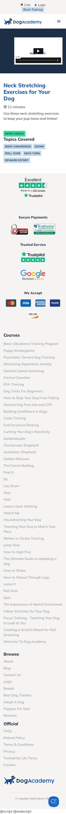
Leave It (10, 584)
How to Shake (15, 570)
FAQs (8, 731)
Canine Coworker (17, 377)
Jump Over (12, 545)
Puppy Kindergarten (19, 350)
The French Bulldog (19, 465)
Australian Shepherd (20, 452)
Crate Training (15, 418)
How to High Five (17, 552)
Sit (6, 479)
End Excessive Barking (21, 425)
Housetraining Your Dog (22, 520)
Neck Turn (32, 153)
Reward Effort (17, 160)
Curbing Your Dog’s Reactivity (27, 432)
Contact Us (12, 675)
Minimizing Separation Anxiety (28, 364)
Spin (7, 598)
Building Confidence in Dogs (26, 411)
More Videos (14, 133)
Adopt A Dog (14, 702)
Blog (7, 668)
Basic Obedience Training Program (31, 344)
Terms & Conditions (19, 744)
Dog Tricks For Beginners (23, 391)
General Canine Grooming (24, 371)
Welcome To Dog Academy (25, 641)
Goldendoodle (14, 438)
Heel (7, 499)
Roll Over (12, 153)
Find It (8, 472)
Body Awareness (18, 146)
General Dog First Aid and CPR (28, 405)
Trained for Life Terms (20, 758)
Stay (7, 493)
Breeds (9, 688)
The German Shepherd (21, 445)
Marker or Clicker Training (24, 538)
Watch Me (12, 513)
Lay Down (11, 486)
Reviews (10, 715)
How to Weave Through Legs (26, 577)
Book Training (33, 9)
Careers (10, 765)
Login (41, 5)
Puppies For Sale (17, 709)
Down (39, 146)
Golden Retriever (16, 459)
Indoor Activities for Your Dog (26, 611)
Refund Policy (14, 738)
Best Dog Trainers (18, 695)
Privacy (9, 751)
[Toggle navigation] (58, 21)
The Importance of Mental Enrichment (33, 604)
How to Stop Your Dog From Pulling (31, 398)
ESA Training (14, 384)
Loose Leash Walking (20, 506)
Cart (26, 5)
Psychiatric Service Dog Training (29, 357)
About (8, 661)
